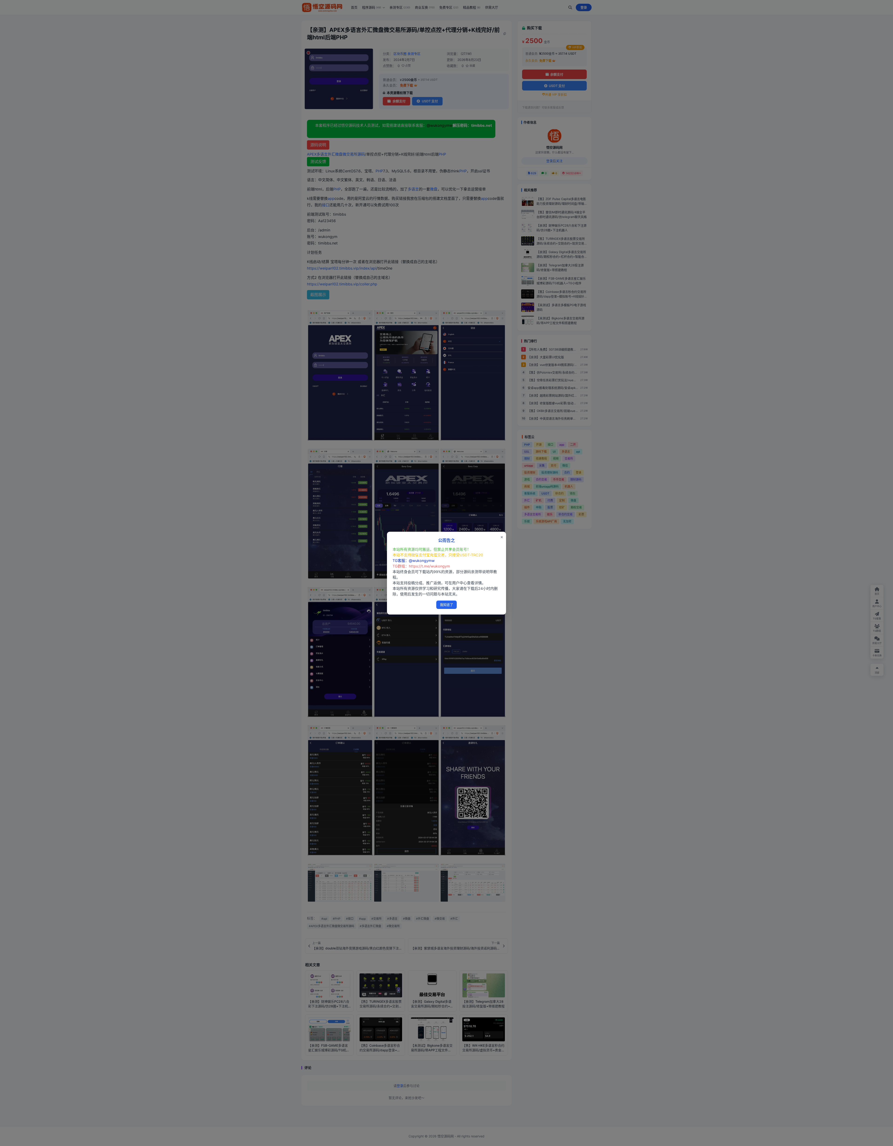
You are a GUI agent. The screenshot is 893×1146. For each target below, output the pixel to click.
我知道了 (446, 605)
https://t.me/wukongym (429, 566)
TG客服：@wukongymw (414, 560)
